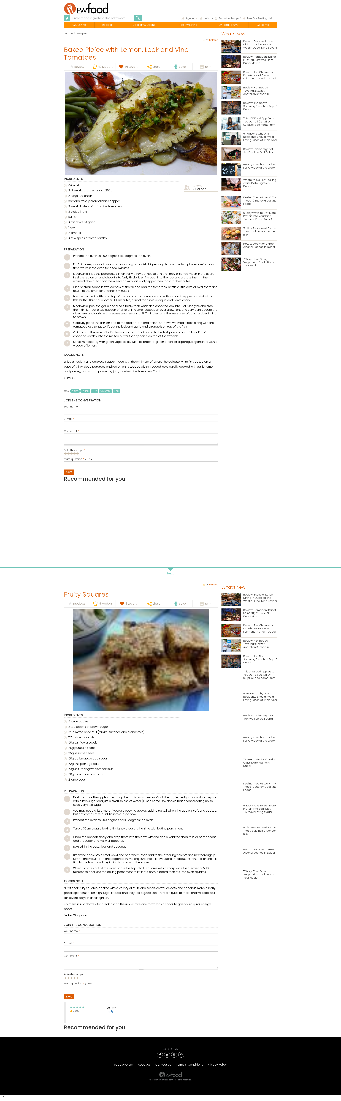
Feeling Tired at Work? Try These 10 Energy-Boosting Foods (260, 201)
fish (116, 391)
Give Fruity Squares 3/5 (71, 978)
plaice (75, 391)
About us (144, 1065)
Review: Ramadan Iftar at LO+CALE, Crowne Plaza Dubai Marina (259, 60)
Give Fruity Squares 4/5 (74, 978)
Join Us (208, 18)
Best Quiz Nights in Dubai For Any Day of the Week (259, 166)
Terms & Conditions (189, 1065)
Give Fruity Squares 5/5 (77, 978)
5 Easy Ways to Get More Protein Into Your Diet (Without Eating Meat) (259, 216)
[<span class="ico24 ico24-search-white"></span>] (138, 18)
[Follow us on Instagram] (174, 1054)
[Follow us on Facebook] (160, 1054)
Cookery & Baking (144, 25)
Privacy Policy (217, 1065)
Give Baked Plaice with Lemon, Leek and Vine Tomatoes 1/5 (65, 453)
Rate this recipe (74, 450)
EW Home (263, 25)
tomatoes (105, 391)
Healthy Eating (188, 25)
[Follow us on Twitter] (167, 1054)
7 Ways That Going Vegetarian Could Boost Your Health (259, 262)
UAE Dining (79, 25)
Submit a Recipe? (230, 18)
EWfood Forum (228, 25)
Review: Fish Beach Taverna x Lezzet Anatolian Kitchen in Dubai (256, 91)
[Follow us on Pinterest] (181, 1054)
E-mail (69, 419)
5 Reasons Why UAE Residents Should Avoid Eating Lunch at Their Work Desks (260, 137)
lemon (85, 391)
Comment (71, 431)
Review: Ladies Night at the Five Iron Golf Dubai (258, 150)
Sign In (189, 18)
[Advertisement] (141, 520)
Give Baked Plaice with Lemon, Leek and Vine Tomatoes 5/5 (77, 453)
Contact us (163, 1065)
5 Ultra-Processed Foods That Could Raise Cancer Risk (259, 231)
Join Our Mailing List (259, 18)
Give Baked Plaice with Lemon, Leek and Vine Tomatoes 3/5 (71, 453)
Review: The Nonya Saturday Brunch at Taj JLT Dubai (260, 106)
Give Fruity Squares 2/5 (68, 978)
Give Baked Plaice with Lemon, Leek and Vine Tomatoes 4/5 (74, 453)
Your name (72, 406)
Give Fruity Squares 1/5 (65, 978)
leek (95, 391)
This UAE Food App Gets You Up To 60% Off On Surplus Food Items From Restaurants (259, 122)
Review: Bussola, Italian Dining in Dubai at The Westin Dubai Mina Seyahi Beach (260, 44)
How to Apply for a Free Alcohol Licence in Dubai (259, 245)
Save (69, 472)
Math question (74, 459)
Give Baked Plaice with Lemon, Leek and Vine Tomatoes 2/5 (68, 453)
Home (69, 33)
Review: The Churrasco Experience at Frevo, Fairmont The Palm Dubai (259, 75)
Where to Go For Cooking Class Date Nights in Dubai (259, 183)
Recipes (107, 25)
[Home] (95, 9)
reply (110, 1011)
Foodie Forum (123, 1065)
